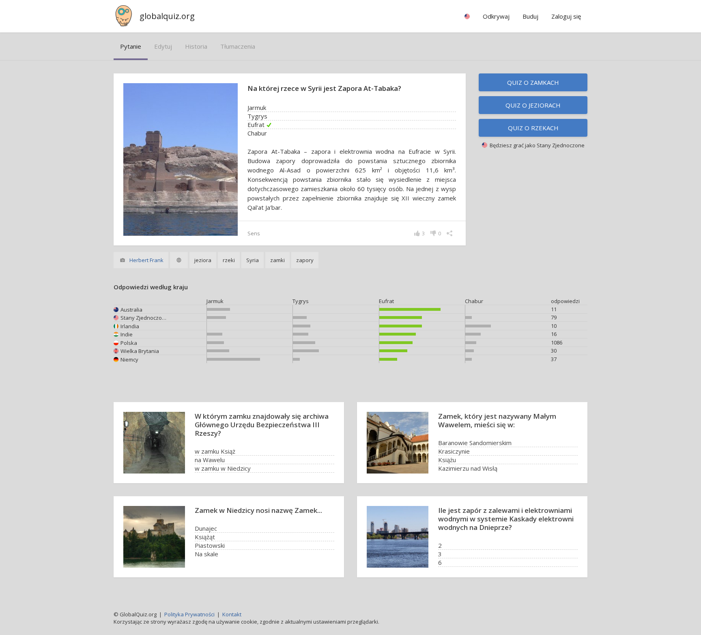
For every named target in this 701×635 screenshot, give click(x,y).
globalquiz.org (167, 16)
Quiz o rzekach (533, 128)
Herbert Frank (146, 260)
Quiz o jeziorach (533, 105)
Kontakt (231, 614)
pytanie (130, 46)
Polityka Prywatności (189, 614)
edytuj (163, 46)
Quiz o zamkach (533, 82)
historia (196, 46)
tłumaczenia (237, 46)
